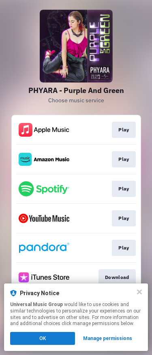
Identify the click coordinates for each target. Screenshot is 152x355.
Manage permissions (107, 338)
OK (42, 338)
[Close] (139, 291)
